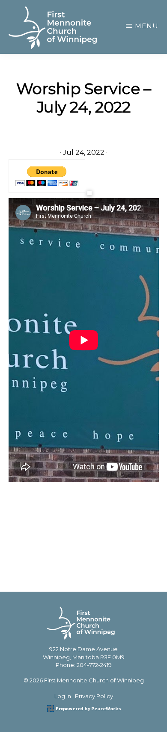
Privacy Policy (94, 696)
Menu (146, 26)
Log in (62, 696)
